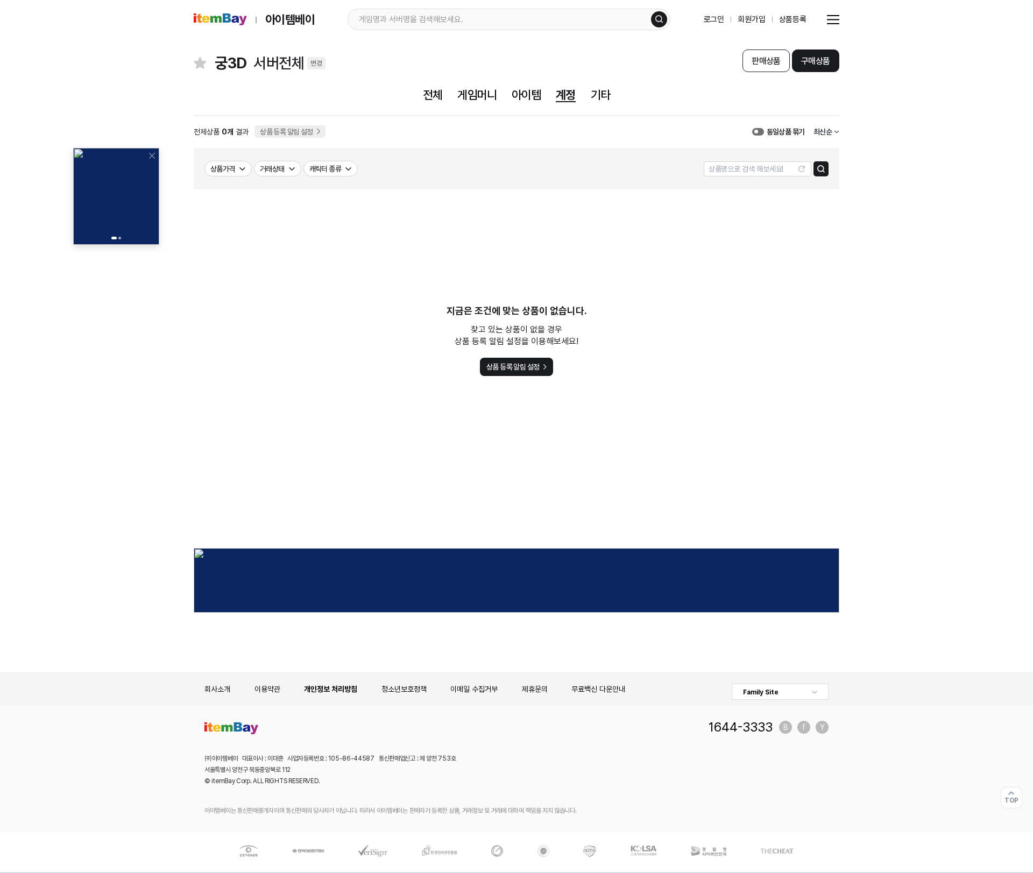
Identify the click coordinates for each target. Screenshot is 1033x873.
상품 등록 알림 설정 (286, 131)
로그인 (714, 19)
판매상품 (766, 61)
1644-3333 (741, 727)
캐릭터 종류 (325, 169)
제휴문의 (535, 689)
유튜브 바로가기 (822, 727)
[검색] (659, 19)
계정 (565, 95)
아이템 (526, 95)
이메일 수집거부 (474, 689)
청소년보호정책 (404, 689)
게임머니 (476, 95)
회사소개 (217, 689)
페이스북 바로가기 (803, 727)
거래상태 (272, 169)
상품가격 (222, 169)
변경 (316, 63)
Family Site (761, 692)
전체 (432, 95)
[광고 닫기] (151, 155)
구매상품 (815, 61)
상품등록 (792, 19)
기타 (600, 95)
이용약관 (267, 689)
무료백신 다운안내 (598, 689)
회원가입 (751, 19)
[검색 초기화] (801, 169)
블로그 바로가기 (785, 727)
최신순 (822, 131)
